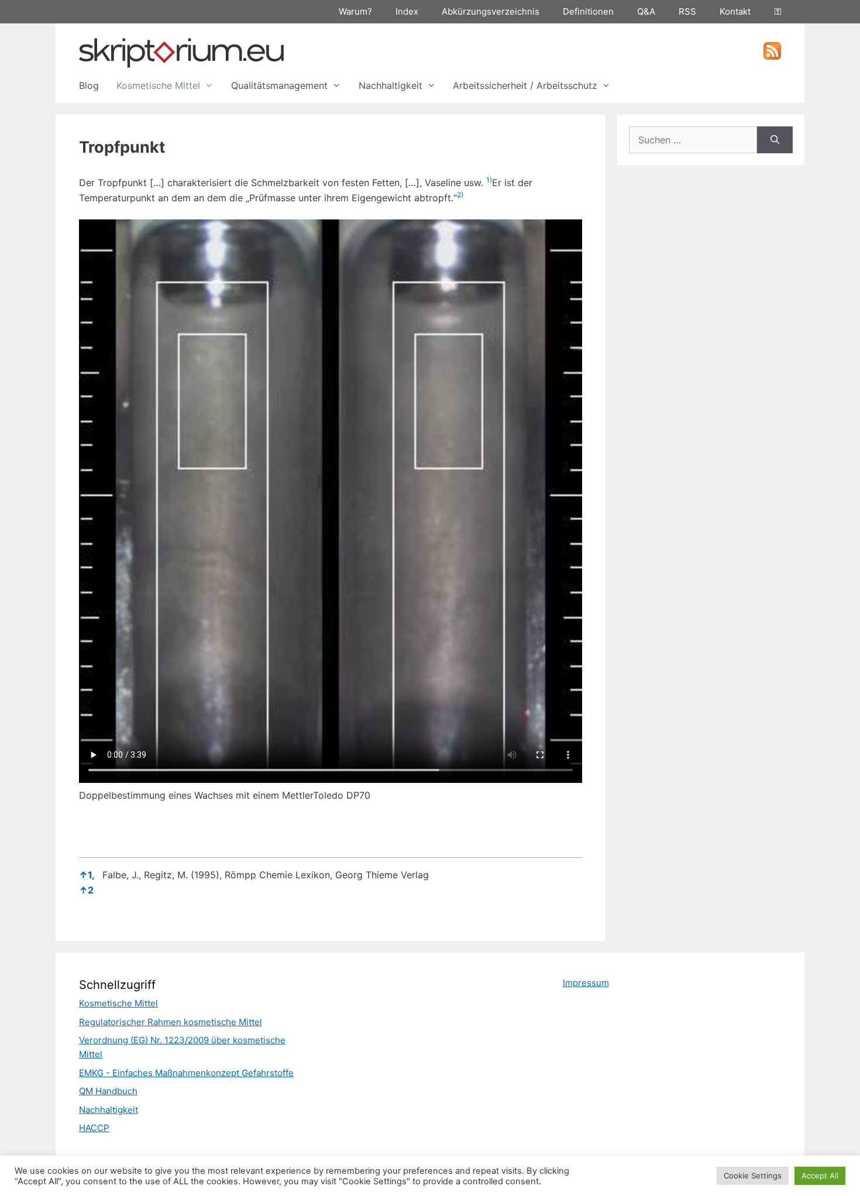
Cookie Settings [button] (753, 1175)
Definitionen (588, 11)
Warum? (355, 11)
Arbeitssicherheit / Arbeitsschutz (525, 85)
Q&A (646, 11)
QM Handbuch (108, 1091)
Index (406, 11)
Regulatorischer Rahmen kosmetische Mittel (170, 1021)
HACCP (94, 1127)
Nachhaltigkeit (390, 85)
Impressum (586, 982)
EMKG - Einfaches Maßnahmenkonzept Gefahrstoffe (186, 1072)
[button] (489, 182)
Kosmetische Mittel (158, 85)
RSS (687, 11)
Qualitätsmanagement (279, 85)
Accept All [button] (819, 1175)
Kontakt (735, 11)
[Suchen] (775, 139)
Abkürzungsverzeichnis (490, 11)
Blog (89, 85)
